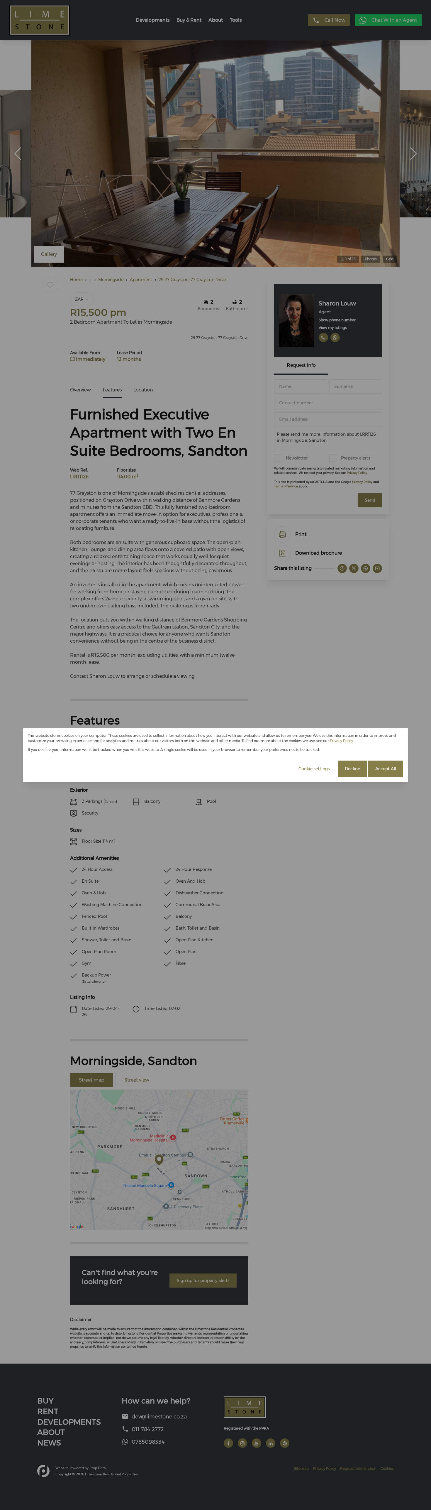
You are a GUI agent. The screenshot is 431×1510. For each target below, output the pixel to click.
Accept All (385, 768)
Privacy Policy (341, 741)
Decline (352, 768)
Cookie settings (314, 768)
